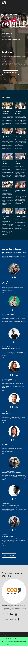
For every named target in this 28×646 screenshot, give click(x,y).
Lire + (3, 292)
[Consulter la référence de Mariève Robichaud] (10, 375)
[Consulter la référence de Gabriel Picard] (10, 407)
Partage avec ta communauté (9, 39)
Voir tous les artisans (9, 555)
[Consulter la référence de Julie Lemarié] (11, 440)
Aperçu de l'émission (7, 33)
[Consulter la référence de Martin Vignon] (12, 499)
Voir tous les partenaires (10, 619)
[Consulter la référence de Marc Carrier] (12, 530)
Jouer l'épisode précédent (10, 72)
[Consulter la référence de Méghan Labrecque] (12, 277)
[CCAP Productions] (14, 591)
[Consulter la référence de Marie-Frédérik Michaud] (12, 310)
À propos (4, 635)
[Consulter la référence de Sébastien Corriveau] (13, 342)
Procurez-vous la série (7, 36)
